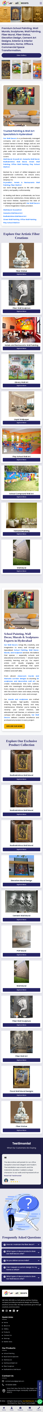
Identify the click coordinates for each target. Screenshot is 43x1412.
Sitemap (6, 1338)
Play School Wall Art (11, 223)
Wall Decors (7, 1360)
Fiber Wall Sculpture (21, 308)
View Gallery (21, 55)
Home (5, 1323)
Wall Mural (7, 210)
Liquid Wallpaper (21, 419)
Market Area (7, 1342)
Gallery (5, 1329)
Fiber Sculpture (8, 1366)
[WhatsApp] (39, 1401)
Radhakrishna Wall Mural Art (14, 216)
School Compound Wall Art (21, 493)
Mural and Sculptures (10, 1357)
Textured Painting (21, 530)
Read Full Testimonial (12, 1176)
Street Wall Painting (11, 219)
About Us (6, 1326)
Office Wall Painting (28, 219)
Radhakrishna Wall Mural (11, 1369)
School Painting (8, 1353)
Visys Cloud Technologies (26, 1403)
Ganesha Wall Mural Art (12, 213)
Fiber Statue (21, 271)
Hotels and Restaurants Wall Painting (21, 345)
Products (6, 1332)
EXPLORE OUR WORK (14, 726)
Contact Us (7, 1335)
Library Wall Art (21, 382)
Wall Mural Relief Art (9, 1363)
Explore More (21, 274)
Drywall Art (17, 210)
